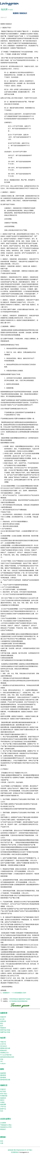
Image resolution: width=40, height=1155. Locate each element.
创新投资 (3, 1013)
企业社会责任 (5, 1119)
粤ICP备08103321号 (20, 1150)
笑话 (1, 1111)
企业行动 (3, 1044)
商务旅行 (3, 1129)
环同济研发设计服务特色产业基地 (19, 999)
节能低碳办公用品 (5, 1125)
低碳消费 (3, 1104)
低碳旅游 (3, 1098)
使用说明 (10, 1150)
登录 (1, 1141)
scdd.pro (3, 1063)
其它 (11, 9)
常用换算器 (3, 1096)
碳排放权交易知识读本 (7, 1057)
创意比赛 (3, 1021)
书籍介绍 (3, 1042)
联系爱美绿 (14, 1152)
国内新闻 (3, 1077)
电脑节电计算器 (5, 1032)
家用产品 (3, 1109)
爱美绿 (3, 1137)
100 (1, 1061)
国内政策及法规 (5, 1079)
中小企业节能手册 (5, 1055)
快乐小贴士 (3, 1093)
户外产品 (3, 1106)
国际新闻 (3, 1075)
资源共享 (3, 1017)
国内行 (2, 1100)
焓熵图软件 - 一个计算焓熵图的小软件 (14, 993)
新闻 (2, 1069)
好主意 (2, 1019)
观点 (1, 1023)
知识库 (4, 9)
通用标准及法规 (5, 1048)
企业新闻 (3, 1122)
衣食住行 (3, 1089)
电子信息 (3, 1091)
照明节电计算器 (5, 1030)
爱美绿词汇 (3, 1050)
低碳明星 (3, 1073)
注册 (1, 1143)
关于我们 (29, 1150)
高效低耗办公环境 (5, 1127)
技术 (1, 1025)
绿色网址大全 (4, 1052)
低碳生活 (3, 1085)
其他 (1, 1059)
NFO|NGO (3, 1046)
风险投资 (3, 1028)
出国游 (2, 1102)
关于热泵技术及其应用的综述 (18, 1001)
